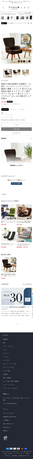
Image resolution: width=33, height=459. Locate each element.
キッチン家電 (6, 371)
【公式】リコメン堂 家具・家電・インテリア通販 (16, 451)
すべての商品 (10, 23)
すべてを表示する (27, 284)
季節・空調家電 (7, 378)
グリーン (23, 110)
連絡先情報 (14, 455)
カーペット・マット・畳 (9, 364)
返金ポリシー (11, 453)
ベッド (4, 350)
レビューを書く (16, 183)
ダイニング (6, 353)
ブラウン (5, 110)
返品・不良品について (8, 423)
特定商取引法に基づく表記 (23, 455)
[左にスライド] (1, 73)
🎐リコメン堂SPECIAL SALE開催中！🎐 (15, 307)
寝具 (4, 343)
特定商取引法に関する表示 (9, 417)
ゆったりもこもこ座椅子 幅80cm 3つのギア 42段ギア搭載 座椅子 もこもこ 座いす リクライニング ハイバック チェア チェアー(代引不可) (24, 222)
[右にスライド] (31, 73)
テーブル (5, 357)
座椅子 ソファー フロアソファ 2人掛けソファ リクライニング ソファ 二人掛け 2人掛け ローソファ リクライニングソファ (8, 222)
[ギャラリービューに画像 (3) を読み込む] (25, 73)
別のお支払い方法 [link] (16, 132)
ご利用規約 (6, 420)
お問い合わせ (6, 427)
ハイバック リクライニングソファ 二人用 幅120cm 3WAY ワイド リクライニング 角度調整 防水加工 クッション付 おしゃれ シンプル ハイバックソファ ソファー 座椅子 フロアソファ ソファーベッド (24, 244)
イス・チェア (17, 23)
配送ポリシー (8, 455)
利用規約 (27, 453)
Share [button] (4, 194)
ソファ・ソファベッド (8, 346)
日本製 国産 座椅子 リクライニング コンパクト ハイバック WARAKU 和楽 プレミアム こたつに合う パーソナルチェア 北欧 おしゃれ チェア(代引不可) (8, 244)
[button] (3, 7)
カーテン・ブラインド (8, 367)
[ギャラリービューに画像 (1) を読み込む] (8, 73)
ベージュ (14, 110)
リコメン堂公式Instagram (10, 403)
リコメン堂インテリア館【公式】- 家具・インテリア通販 (16, 399)
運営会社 (5, 431)
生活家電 (5, 374)
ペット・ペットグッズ (8, 385)
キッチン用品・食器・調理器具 (11, 381)
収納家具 (5, 339)
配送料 (5, 104)
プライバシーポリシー (8, 413)
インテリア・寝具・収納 (27, 23)
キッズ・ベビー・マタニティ (10, 388)
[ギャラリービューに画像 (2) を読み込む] (16, 73)
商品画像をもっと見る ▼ (16, 165)
